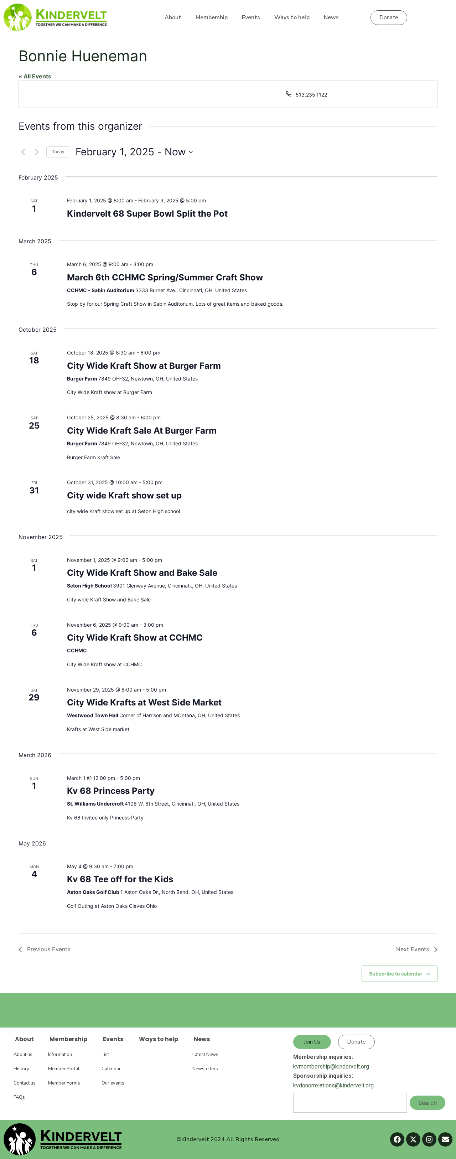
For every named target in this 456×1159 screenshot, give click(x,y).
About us (23, 1054)
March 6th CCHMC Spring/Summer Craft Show (165, 277)
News (331, 17)
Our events (113, 1083)
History (21, 1069)
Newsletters (205, 1069)
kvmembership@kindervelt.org (331, 1066)
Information (60, 1054)
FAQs (19, 1097)
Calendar (111, 1069)
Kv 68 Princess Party (111, 791)
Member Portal (63, 1069)
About (173, 17)
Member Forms (64, 1083)
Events (251, 17)
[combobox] (350, 1103)
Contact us (25, 1083)
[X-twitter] (413, 1139)
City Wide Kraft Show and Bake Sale (142, 573)
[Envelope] (445, 1139)
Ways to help (292, 17)
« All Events (35, 76)
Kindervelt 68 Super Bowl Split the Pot (147, 213)
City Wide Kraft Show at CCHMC (135, 637)
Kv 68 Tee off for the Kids (120, 879)
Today (58, 151)
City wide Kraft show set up (124, 495)
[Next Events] (36, 152)
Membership (212, 17)
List (105, 1054)
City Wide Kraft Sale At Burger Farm (142, 430)
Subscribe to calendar (396, 974)
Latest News (205, 1054)
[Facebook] (397, 1139)
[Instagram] (429, 1139)
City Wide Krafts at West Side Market (144, 702)
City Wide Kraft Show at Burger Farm (144, 366)
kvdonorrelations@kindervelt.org (333, 1085)
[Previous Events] (23, 152)
